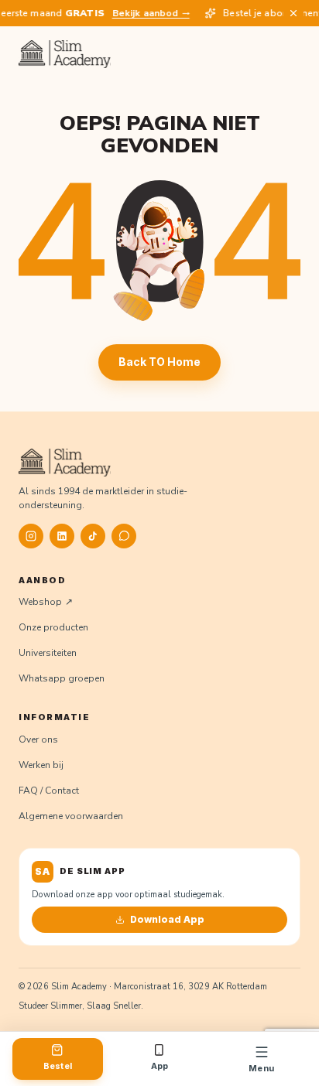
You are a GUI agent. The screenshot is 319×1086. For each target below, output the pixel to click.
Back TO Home (159, 361)
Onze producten (53, 627)
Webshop (40, 602)
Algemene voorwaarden (71, 816)
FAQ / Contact (49, 790)
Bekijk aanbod (143, 13)
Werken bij (41, 765)
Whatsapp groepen (62, 678)
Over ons (38, 739)
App (160, 1065)
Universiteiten (48, 653)
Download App (167, 919)
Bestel (57, 1065)
